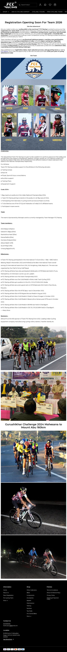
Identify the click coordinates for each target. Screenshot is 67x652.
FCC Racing (4, 51)
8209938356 (6, 624)
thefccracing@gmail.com (10, 625)
